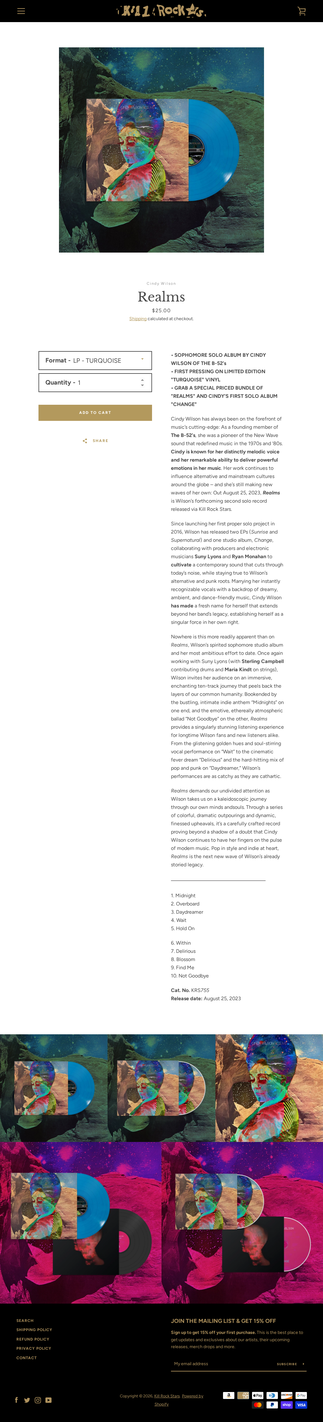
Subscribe (287, 1364)
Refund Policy (33, 1339)
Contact (26, 1358)
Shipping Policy (34, 1330)
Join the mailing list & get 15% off (223, 1320)
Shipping (138, 318)
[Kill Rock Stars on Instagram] (38, 1400)
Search (25, 1320)
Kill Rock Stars (167, 1396)
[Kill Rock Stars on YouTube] (48, 1400)
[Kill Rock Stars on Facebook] (16, 1400)
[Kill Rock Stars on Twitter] (27, 1400)
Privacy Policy (33, 1348)
